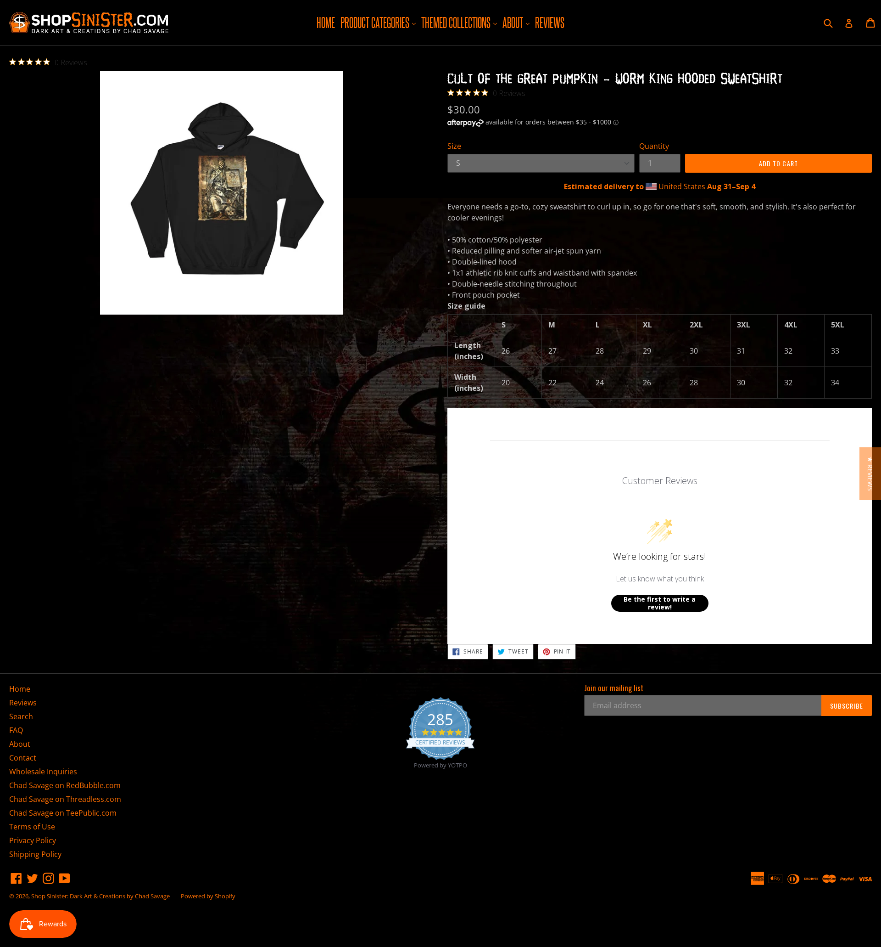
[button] (870, 473)
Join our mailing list (613, 688)
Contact (22, 758)
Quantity (654, 146)
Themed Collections (460, 22)
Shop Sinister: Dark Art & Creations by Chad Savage (100, 896)
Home (326, 22)
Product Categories (379, 22)
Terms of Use (32, 827)
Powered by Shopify (208, 896)
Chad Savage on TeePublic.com (63, 813)
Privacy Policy (32, 840)
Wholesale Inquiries (43, 772)
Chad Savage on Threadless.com (65, 799)
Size (454, 146)
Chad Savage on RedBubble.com (65, 785)
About (517, 22)
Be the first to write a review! (660, 603)
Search (21, 716)
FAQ (16, 730)
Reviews (549, 22)
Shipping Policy (35, 854)
